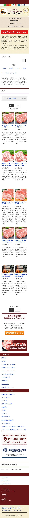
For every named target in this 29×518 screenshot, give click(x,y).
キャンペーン (18, 68)
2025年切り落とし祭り (7, 387)
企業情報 (4, 410)
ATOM (20, 510)
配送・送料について (14, 507)
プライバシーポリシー (16, 508)
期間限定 (11, 68)
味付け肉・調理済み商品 (8, 374)
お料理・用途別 (10, 73)
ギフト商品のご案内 (7, 403)
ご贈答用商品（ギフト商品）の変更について (13, 426)
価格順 (10, 98)
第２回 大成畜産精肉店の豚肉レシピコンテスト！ (14, 430)
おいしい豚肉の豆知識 (7, 420)
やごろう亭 (4, 400)
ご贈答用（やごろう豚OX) (8, 367)
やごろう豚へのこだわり (8, 394)
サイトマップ (5, 413)
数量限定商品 (5, 380)
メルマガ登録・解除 (5, 510)
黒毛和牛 (4, 361)
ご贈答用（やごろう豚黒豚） (9, 364)
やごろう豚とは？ (6, 397)
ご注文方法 (4, 407)
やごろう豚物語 (6, 423)
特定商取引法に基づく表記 (7, 508)
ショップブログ (13, 510)
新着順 (14, 98)
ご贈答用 (24, 68)
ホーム (3, 73)
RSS (17, 510)
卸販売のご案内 (6, 416)
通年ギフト (5, 68)
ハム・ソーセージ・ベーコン (9, 371)
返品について (20, 507)
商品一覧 (4, 358)
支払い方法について (5, 507)
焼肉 (16, 73)
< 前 (11, 105)
